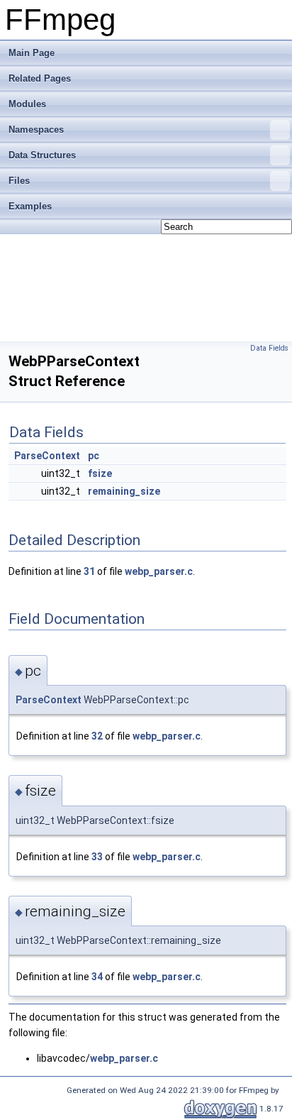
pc (93, 455)
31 (89, 571)
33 (97, 856)
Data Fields (269, 348)
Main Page (32, 53)
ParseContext (47, 455)
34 (97, 976)
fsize (100, 473)
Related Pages (40, 78)
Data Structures (42, 155)
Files (19, 180)
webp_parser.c (159, 571)
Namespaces (36, 129)
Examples (30, 206)
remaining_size (124, 491)
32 (97, 736)
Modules (27, 104)
